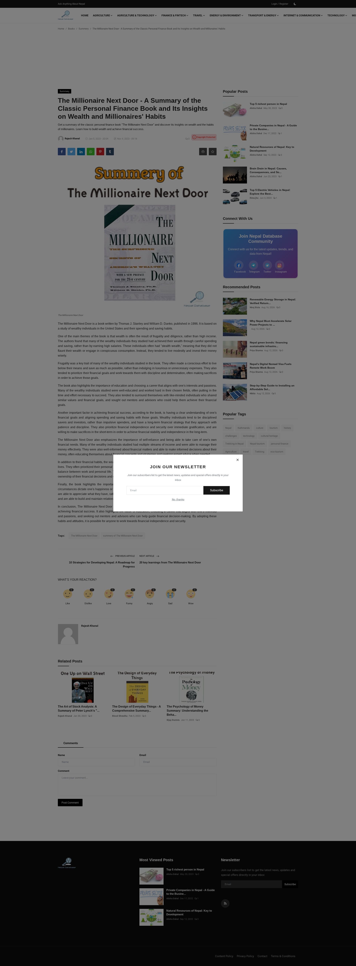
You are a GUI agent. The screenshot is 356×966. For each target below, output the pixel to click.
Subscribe (216, 490)
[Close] (237, 459)
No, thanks (178, 499)
